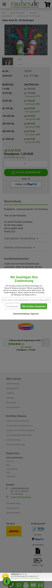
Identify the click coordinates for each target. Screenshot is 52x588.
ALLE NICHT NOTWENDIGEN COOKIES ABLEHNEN (26, 300)
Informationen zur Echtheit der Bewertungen (25, 578)
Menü (4, 4)
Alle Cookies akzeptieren (34, 306)
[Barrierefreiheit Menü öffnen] (7, 581)
